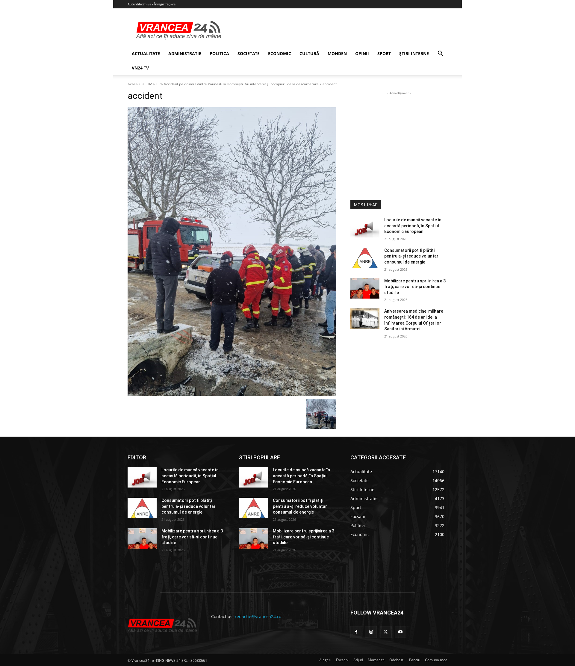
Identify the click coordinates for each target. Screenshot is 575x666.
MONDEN (337, 53)
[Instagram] (371, 632)
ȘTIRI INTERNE (414, 53)
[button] (440, 54)
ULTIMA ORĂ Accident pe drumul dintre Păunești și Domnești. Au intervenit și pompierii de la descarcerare (230, 84)
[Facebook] (356, 632)
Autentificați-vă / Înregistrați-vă (151, 4)
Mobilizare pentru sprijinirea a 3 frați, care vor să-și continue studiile (415, 286)
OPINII (362, 53)
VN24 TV (140, 68)
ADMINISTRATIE (184, 53)
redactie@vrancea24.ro (258, 616)
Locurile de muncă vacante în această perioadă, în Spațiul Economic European (412, 225)
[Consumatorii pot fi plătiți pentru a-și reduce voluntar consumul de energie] (364, 258)
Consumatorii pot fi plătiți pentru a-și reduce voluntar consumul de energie (411, 256)
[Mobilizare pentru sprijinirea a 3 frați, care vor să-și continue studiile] (364, 288)
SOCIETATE (248, 53)
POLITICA (219, 53)
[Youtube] (400, 632)
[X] (385, 632)
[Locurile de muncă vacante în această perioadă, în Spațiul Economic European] (364, 227)
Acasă (133, 84)
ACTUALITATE (146, 53)
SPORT (384, 53)
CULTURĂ (309, 53)
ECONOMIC (279, 53)
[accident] (232, 251)
